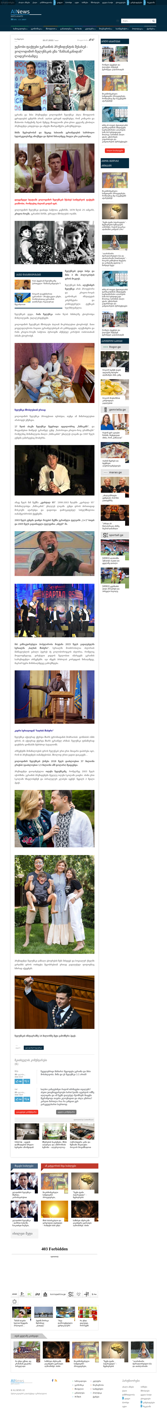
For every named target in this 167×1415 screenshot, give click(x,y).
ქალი (35, 3)
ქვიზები (150, 29)
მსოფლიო (50, 29)
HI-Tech (78, 29)
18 (20, 1082)
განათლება (65, 29)
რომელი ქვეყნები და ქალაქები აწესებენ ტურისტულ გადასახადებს (113, 67)
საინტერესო (121, 29)
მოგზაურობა (105, 29)
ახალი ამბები (24, 3)
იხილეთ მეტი (23, 1233)
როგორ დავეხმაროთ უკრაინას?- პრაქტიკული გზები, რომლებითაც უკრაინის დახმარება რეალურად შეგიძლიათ (38, 299)
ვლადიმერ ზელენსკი (33, 1048)
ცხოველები (121, 3)
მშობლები (95, 3)
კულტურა (89, 29)
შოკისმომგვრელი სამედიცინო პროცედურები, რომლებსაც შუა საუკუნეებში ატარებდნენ (114, 97)
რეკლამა (151, 3)
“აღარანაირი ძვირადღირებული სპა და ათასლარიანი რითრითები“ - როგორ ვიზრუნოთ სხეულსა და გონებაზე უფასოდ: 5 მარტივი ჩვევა (114, 260)
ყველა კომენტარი (66, 1112)
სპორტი (68, 3)
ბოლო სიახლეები (115, 151)
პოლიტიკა (137, 29)
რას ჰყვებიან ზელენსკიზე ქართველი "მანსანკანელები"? (46, 282)
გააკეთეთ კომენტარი (26, 1112)
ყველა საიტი (107, 3)
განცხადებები (136, 3)
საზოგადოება (19, 29)
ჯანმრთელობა (46, 3)
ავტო (77, 3)
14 (20, 1100)
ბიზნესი (85, 3)
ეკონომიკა (36, 29)
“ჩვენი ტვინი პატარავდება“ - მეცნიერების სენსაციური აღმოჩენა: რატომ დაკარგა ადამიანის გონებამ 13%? (114, 226)
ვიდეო (60, 3)
